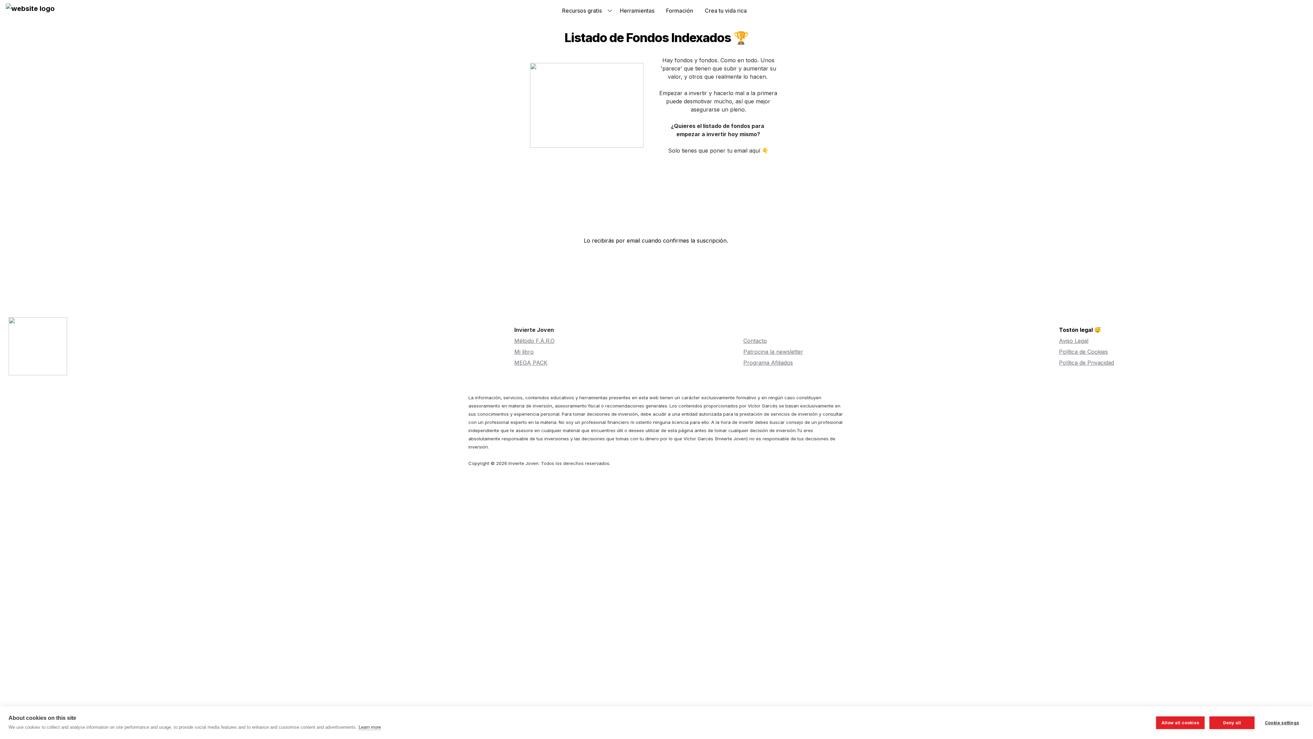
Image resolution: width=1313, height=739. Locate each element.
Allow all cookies (1180, 722)
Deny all (1232, 722)
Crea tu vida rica (726, 10)
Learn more (370, 727)
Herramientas (637, 10)
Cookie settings (1282, 722)
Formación (679, 10)
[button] (30, 10)
